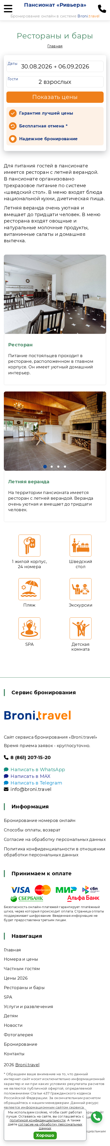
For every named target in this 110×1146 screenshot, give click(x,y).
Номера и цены (21, 959)
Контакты (14, 1053)
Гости (13, 79)
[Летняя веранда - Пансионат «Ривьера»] (55, 431)
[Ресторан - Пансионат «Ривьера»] (55, 294)
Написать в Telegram (36, 783)
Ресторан (20, 345)
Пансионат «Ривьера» (55, 4)
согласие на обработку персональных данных (50, 1126)
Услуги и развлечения (28, 1006)
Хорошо (45, 1135)
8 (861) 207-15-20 (30, 757)
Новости (13, 1025)
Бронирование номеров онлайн (40, 820)
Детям (11, 1015)
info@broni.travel (30, 789)
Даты (12, 63)
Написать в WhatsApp (37, 769)
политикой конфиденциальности (38, 1120)
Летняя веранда (28, 482)
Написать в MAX (30, 776)
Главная (54, 46)
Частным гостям (22, 968)
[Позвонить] (102, 9)
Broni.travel (27, 1064)
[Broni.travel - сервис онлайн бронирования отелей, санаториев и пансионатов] (37, 715)
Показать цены (55, 97)
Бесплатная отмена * (43, 126)
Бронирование (20, 1044)
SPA (8, 997)
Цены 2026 (16, 978)
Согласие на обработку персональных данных (55, 839)
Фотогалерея (18, 1034)
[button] (48, 329)
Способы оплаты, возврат (32, 830)
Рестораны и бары (24, 987)
